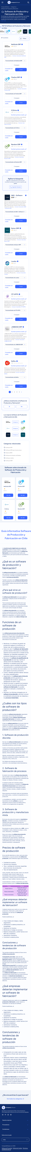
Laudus (13, 261)
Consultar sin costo (9, 69)
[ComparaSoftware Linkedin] (3, 1115)
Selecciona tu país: (7, 1135)
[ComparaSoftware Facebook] (8, 1115)
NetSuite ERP (16, 44)
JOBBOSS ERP (16, 327)
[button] (15, 60)
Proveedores (5, 1124)
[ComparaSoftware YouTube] (5, 1115)
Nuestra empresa (6, 1120)
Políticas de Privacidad (7, 1148)
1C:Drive (14, 110)
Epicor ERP (15, 228)
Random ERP (15, 144)
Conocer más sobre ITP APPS (19, 307)
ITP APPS (14, 294)
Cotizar (21, 69)
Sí (9, 406)
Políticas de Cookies (17, 1148)
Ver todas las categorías (14, 1099)
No (21, 406)
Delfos (13, 361)
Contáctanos (5, 1129)
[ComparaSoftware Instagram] (11, 1115)
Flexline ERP (15, 77)
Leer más (3, 21)
